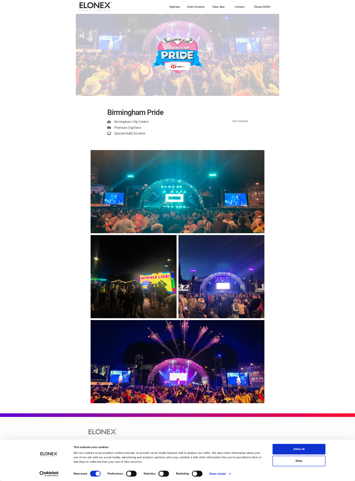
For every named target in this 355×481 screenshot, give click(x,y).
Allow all (299, 449)
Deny (299, 460)
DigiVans (175, 7)
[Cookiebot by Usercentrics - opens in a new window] (49, 474)
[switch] (131, 474)
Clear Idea (218, 7)
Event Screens (196, 7)
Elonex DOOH (262, 7)
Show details (217, 473)
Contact (240, 7)
